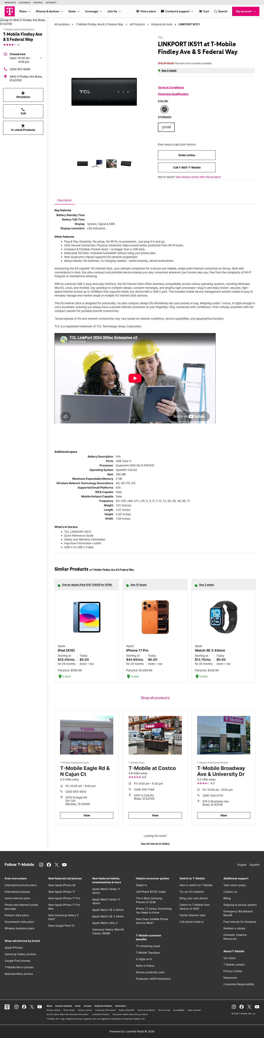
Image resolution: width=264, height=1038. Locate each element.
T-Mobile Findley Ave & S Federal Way (99, 24)
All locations (62, 24)
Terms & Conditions (171, 87)
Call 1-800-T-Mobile (187, 167)
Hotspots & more (161, 24)
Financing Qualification (173, 94)
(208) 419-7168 (144, 789)
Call (23, 111)
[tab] (65, 200)
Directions (23, 94)
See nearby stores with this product (198, 176)
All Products (137, 24)
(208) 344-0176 (213, 795)
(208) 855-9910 (76, 791)
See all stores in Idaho (155, 843)
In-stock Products (23, 127)
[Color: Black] (164, 109)
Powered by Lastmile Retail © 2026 (132, 1031)
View (86, 815)
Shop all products (155, 698)
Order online (186, 155)
